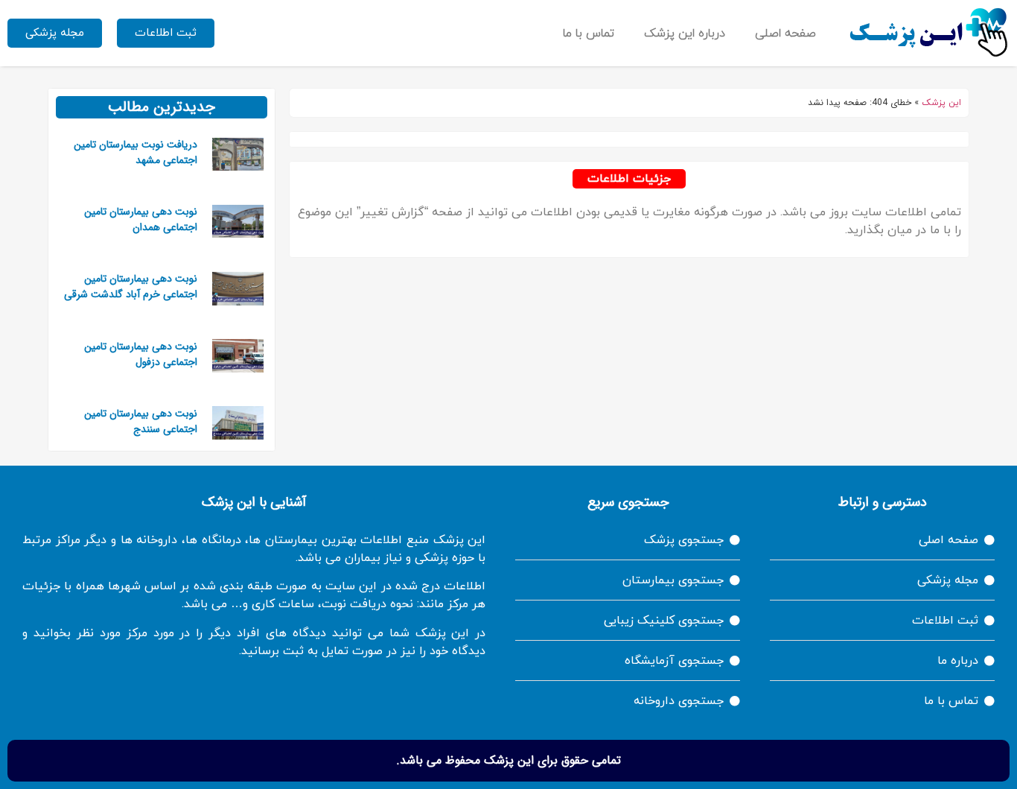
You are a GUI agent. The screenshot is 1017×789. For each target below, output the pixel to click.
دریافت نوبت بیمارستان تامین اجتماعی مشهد (135, 152)
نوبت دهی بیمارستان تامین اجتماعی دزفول (140, 354)
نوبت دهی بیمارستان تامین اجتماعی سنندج (140, 421)
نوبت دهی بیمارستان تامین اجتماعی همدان (140, 219)
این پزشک (941, 103)
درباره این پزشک (684, 33)
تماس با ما (588, 33)
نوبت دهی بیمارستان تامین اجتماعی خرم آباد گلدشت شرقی (130, 286)
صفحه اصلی (785, 33)
